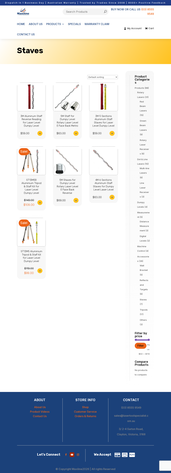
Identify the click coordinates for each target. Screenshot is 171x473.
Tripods (144, 309)
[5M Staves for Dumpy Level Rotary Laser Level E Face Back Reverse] (67, 174)
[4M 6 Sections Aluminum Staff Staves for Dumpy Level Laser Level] (103, 174)
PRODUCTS (53, 24)
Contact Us (40, 416)
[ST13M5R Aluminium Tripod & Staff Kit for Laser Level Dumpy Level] (31, 174)
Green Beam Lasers (143, 125)
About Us (40, 407)
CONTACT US (26, 34)
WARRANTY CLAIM (96, 24)
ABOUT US (36, 24)
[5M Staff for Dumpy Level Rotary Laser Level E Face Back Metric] (67, 110)
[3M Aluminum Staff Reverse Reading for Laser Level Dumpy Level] (31, 110)
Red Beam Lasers (143, 106)
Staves (143, 299)
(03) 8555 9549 (131, 407)
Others (143, 320)
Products (139, 88)
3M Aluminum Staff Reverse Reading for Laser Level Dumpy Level (31, 121)
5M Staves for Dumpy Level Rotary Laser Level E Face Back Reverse (67, 186)
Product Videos (39, 411)
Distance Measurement (144, 226)
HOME (21, 24)
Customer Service (85, 411)
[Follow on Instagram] (78, 454)
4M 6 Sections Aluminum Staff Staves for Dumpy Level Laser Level (103, 184)
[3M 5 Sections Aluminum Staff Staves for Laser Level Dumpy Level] (103, 110)
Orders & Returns (85, 416)
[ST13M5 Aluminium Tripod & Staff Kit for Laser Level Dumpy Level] (31, 245)
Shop (85, 407)
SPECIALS (74, 24)
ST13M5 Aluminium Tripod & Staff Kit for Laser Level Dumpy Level (31, 256)
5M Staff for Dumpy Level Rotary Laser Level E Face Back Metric (67, 121)
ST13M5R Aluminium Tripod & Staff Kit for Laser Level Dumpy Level (31, 186)
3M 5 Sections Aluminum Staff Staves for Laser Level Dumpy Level (103, 121)
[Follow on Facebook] (66, 454)
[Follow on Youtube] (72, 454)
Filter (140, 345)
